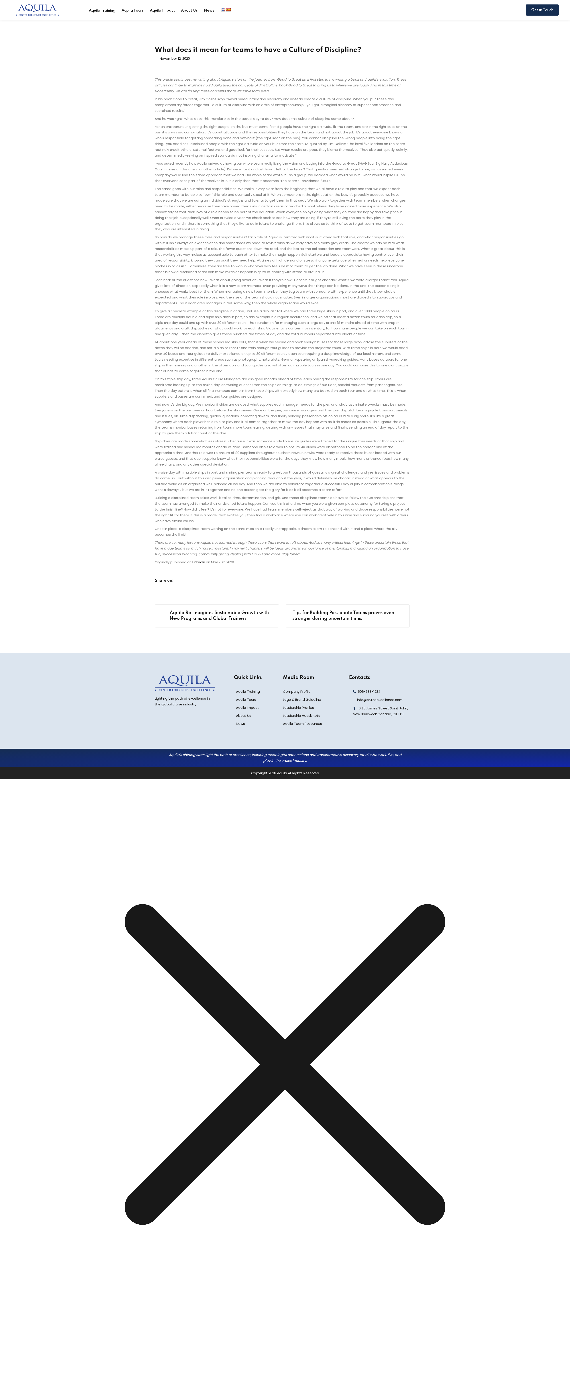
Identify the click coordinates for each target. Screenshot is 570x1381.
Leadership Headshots (301, 715)
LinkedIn (198, 562)
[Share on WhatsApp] (206, 581)
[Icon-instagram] (373, 733)
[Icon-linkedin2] (363, 733)
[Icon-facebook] (353, 733)
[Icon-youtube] (383, 733)
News (209, 10)
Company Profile (297, 691)
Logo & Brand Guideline (302, 699)
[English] (223, 10)
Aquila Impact (162, 10)
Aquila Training (102, 10)
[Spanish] (228, 10)
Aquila (282, 773)
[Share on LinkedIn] (197, 581)
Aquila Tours (133, 10)
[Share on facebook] (180, 581)
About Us (189, 10)
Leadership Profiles (298, 707)
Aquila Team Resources (302, 723)
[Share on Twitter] (189, 581)
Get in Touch (542, 10)
